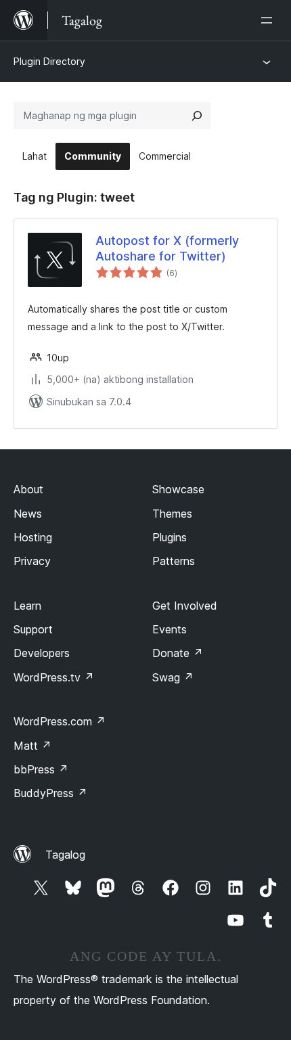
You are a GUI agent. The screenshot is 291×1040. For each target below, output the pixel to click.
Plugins (169, 537)
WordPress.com (60, 721)
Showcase (178, 489)
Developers (42, 653)
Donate (177, 653)
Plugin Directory (49, 61)
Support (33, 629)
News (28, 513)
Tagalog (65, 854)
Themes (172, 513)
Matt (32, 745)
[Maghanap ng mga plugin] (196, 115)
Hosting (33, 537)
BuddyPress (50, 793)
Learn (27, 605)
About (28, 489)
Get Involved (184, 605)
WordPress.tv (54, 677)
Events (169, 629)
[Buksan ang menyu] (269, 20)
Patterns (173, 561)
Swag (173, 677)
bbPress (41, 769)
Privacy (32, 561)
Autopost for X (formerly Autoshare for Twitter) (167, 248)
